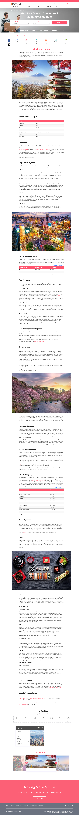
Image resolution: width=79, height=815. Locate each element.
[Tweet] (9, 44)
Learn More (71, 1)
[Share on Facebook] (9, 40)
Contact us (13, 805)
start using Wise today (39, 341)
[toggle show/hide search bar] (67, 7)
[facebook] (65, 805)
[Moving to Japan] (41, 763)
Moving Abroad (18, 35)
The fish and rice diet (23, 149)
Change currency (57, 265)
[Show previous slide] (19, 763)
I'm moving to (36, 21)
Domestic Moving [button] (48, 6)
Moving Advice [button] (16, 6)
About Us (56, 3)
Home (13, 35)
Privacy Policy (26, 805)
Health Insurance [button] (58, 6)
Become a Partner (19, 805)
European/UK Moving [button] (27, 6)
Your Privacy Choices (33, 805)
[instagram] (72, 805)
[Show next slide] (63, 763)
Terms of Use (40, 805)
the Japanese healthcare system (43, 149)
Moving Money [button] (38, 6)
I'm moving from (15, 21)
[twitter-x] (68, 805)
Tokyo (39, 172)
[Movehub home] (16, 4)
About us (7, 805)
